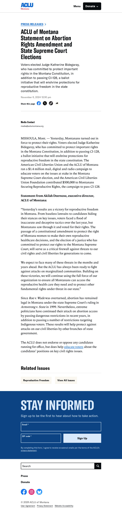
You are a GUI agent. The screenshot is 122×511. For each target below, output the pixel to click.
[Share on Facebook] (39, 104)
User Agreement (28, 506)
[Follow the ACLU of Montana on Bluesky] (39, 492)
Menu (77, 6)
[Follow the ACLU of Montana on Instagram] (32, 492)
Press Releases (32, 24)
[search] (98, 466)
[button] (51, 103)
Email (25, 424)
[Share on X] (45, 104)
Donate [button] (90, 6)
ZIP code (26, 436)
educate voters (73, 347)
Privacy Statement (45, 506)
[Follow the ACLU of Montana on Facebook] (24, 492)
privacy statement (29, 450)
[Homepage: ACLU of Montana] (31, 6)
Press (24, 476)
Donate (25, 482)
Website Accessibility (64, 506)
